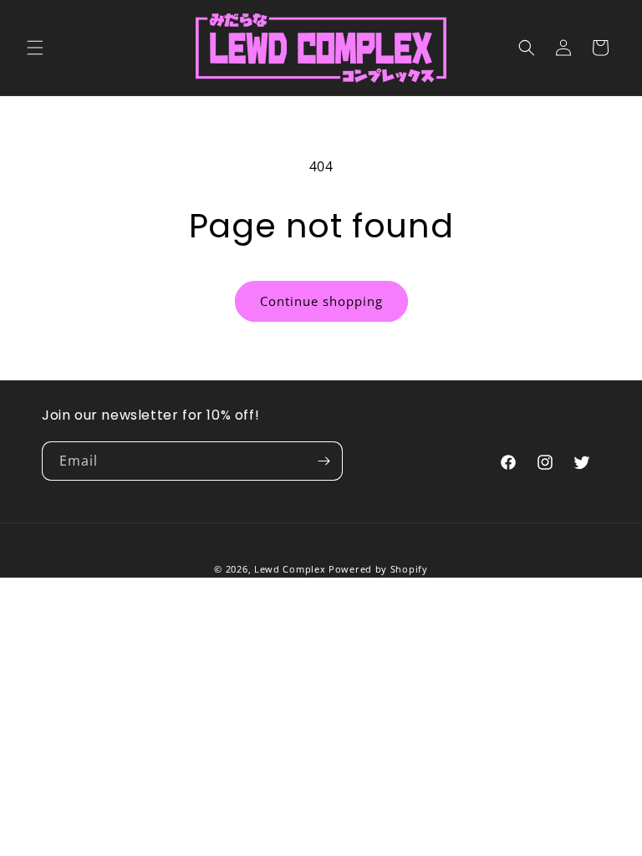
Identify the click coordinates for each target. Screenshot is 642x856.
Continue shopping (321, 301)
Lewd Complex (289, 569)
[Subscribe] (323, 461)
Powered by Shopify (378, 569)
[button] (35, 47)
